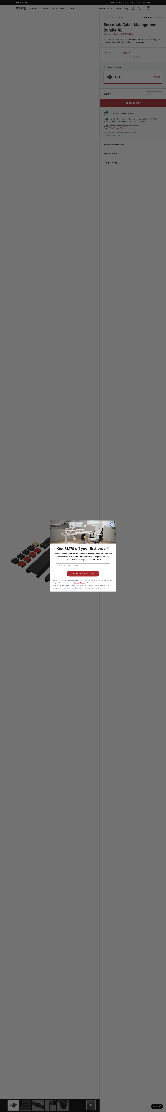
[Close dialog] (112, 524)
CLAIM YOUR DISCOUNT (83, 573)
